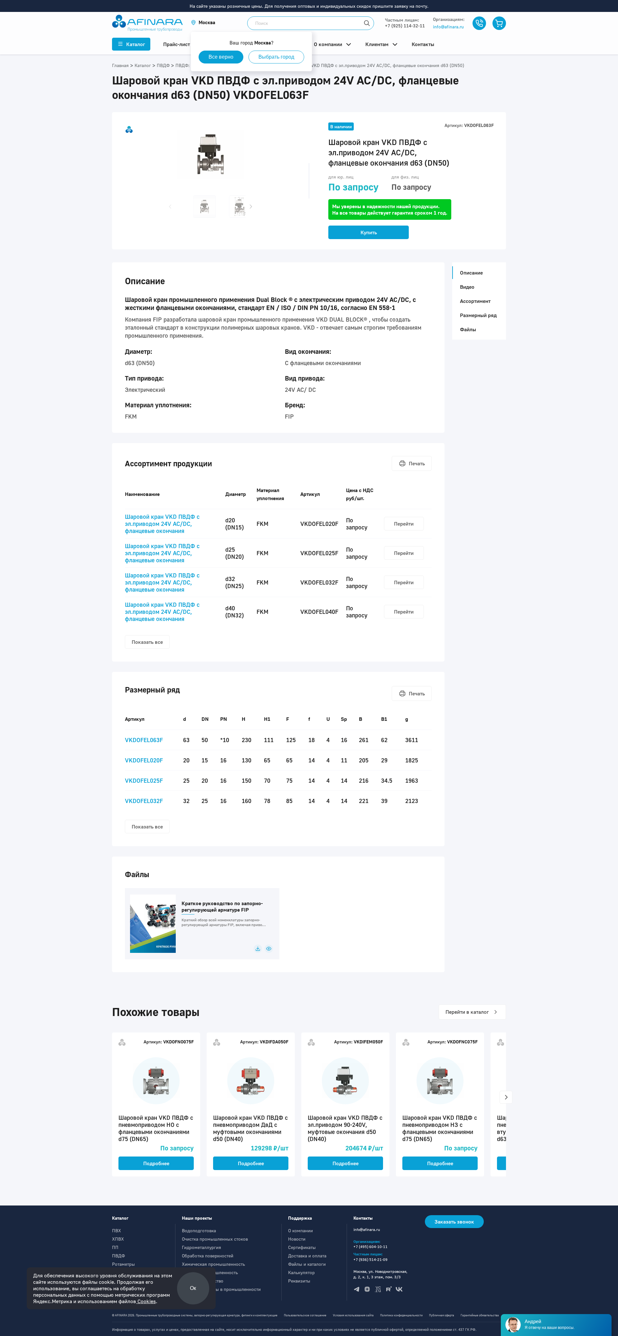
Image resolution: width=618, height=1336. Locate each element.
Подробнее (156, 1163)
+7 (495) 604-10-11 (370, 1246)
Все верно (221, 57)
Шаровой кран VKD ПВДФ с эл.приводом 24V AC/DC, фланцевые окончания (162, 523)
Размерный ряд (478, 315)
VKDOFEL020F (144, 760)
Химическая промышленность (213, 1264)
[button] (203, 22)
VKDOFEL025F (144, 780)
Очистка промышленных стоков (215, 1239)
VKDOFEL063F (144, 739)
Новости (296, 1239)
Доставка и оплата (307, 1255)
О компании (300, 1230)
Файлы (468, 329)
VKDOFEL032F (144, 800)
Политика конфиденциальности (401, 1315)
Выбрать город (276, 57)
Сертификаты (302, 1247)
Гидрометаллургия (201, 1247)
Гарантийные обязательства (480, 1315)
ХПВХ (118, 1239)
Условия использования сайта (353, 1315)
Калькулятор (301, 1272)
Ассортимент (475, 301)
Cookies (146, 1301)
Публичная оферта (441, 1315)
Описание (471, 272)
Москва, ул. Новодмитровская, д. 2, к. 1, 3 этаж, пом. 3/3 (380, 1274)
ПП (115, 1247)
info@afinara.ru (448, 26)
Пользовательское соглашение (305, 1315)
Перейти (404, 523)
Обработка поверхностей (207, 1255)
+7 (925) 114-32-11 (405, 25)
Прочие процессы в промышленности (221, 1289)
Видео (467, 287)
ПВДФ (118, 1255)
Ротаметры (123, 1264)
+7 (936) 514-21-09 (370, 1259)
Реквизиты (299, 1280)
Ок (193, 1288)
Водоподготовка (199, 1230)
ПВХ (116, 1230)
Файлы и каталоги (307, 1264)
